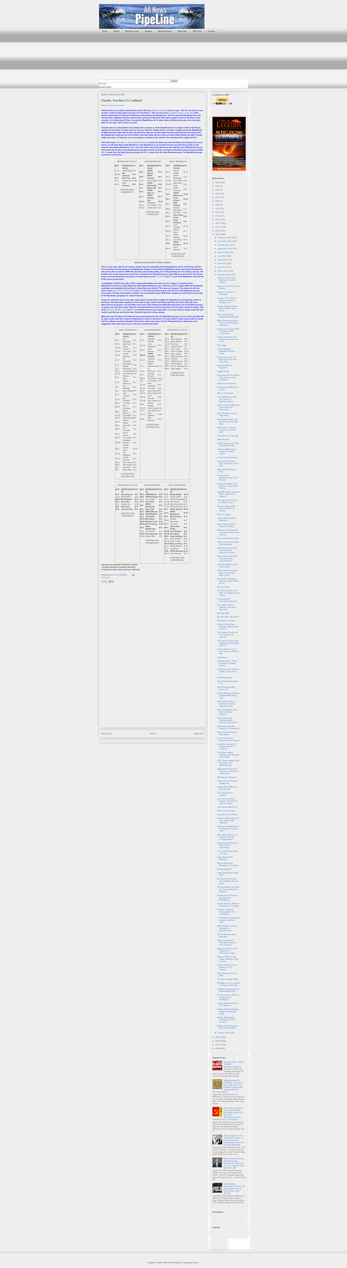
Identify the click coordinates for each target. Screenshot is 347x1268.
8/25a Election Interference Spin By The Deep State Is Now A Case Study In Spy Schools (234, 1188)
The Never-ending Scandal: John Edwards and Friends (228, 754)
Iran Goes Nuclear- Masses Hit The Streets (228, 739)
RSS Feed (197, 31)
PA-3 (171, 277)
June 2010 (222, 260)
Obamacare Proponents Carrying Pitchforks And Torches (228, 532)
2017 (217, 208)
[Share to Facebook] (110, 581)
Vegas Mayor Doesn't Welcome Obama (226, 525)
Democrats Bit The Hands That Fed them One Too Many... (228, 377)
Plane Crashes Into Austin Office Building (228, 543)
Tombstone (222, 657)
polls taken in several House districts (131, 142)
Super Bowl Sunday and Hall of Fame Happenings (227, 845)
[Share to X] (107, 581)
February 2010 (224, 274)
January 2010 (224, 1033)
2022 (217, 194)
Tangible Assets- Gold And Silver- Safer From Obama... (228, 494)
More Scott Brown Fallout (228, 538)
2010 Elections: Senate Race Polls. (227, 414)
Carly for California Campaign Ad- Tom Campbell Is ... (226, 911)
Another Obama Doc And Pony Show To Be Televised (228, 820)
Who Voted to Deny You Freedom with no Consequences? (227, 837)
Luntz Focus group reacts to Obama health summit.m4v (228, 331)
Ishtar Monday (223, 439)
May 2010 (222, 263)
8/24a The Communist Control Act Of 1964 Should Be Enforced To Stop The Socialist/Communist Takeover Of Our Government (227, 1113)
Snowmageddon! (224, 869)
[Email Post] (132, 575)
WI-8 (133, 310)
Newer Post (107, 733)
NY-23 (120, 291)
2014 (217, 219)
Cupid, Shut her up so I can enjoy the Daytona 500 (227, 651)
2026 (217, 182)
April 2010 (222, 267)
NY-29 (131, 291)
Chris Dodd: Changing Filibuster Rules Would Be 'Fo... (227, 581)
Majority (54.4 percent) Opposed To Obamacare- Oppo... (227, 950)
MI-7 (167, 204)
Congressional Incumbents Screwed (227, 600)
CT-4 (157, 277)
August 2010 (223, 252)
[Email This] (102, 581)
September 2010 (225, 249)
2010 (217, 234)
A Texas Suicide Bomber (227, 457)
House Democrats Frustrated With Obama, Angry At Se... (227, 720)
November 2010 (225, 241)
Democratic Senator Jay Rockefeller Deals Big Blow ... (227, 421)
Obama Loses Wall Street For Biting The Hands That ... (228, 828)
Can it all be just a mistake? (224, 794)
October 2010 (224, 245)
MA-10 (103, 152)
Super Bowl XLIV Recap (227, 814)
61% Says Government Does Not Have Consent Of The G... (227, 550)
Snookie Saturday (224, 677)
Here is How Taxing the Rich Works (227, 733)
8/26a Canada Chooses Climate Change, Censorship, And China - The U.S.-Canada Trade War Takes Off (234, 1163)
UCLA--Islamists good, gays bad (226, 935)
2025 (217, 186)
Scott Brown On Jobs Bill (227, 436)
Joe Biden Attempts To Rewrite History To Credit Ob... (226, 746)
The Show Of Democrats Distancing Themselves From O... (228, 643)
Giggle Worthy (223, 371)
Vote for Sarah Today (226, 811)
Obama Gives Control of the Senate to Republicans (227, 897)
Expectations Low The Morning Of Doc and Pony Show (227, 359)
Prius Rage (222, 345)
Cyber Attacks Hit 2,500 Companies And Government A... (227, 558)
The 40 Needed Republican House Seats (226, 351)
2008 (217, 1041)
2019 (217, 201)
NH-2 (141, 197)
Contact (211, 31)
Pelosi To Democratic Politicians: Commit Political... (226, 280)
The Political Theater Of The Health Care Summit (227, 634)
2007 (217, 1045)
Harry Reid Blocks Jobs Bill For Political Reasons (227, 712)
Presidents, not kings (226, 620)
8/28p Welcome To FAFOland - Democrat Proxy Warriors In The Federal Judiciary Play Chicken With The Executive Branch (227, 1086)
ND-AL (146, 152)
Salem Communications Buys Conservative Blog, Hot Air (227, 572)
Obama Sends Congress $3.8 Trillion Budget (227, 1027)
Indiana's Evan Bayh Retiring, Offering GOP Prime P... (228, 626)
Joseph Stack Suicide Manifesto (226, 519)
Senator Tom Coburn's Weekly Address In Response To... (226, 300)
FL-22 (114, 310)
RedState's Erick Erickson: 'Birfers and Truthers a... (228, 671)
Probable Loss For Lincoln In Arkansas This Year (228, 984)
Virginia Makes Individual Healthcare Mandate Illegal (227, 1011)
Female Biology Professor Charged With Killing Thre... (228, 695)
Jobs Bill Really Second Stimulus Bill (227, 565)
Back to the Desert (225, 393)
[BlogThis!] (105, 581)
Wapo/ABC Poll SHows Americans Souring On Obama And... (228, 771)
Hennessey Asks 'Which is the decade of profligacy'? (228, 997)
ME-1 (120, 310)
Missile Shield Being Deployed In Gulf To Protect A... (226, 1019)
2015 (217, 216)
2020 (217, 197)
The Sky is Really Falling (227, 979)
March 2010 (223, 271)
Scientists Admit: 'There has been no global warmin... (227, 663)
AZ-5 (109, 310)
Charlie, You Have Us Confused (226, 293)
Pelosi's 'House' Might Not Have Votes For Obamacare (228, 407)
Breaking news (132, 31)
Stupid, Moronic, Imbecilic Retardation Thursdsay (228, 904)
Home (104, 31)
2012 (217, 227)
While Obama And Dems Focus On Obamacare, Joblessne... (228, 322)
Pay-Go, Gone (223, 587)
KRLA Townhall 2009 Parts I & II (226, 688)
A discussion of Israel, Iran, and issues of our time (227, 463)
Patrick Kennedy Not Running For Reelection (228, 727)
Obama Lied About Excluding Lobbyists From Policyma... (226, 942)
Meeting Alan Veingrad (226, 777)
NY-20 (162, 277)
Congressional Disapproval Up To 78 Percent (227, 477)
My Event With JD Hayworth (224, 366)
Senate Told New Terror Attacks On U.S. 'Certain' (227, 967)
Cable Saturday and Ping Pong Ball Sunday (228, 444)
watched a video (157, 110)
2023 (217, 190)
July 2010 (222, 256)
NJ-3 (115, 291)
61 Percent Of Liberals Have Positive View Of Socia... (227, 881)
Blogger (196, 1263)
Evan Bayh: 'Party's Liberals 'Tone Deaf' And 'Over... (226, 607)
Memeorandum (165, 31)
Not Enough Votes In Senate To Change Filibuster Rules (226, 703)
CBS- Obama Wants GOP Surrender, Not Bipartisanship (228, 763)
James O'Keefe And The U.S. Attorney (227, 1004)
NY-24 (126, 291)
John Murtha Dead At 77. (228, 807)
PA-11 (140, 291)
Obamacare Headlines (226, 383)
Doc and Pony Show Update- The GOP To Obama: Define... (227, 801)
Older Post (199, 733)
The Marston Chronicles (115, 105)
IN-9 (141, 188)
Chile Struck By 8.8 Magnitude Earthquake (228, 315)
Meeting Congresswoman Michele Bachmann (228, 990)
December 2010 (225, 237)
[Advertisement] (173, 57)
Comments (105, 578)
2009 (217, 1037)
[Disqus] (152, 621)
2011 (217, 231)
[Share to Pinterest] (112, 581)
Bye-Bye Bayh (223, 613)
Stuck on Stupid (224, 514)
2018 (217, 205)
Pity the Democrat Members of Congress (227, 864)
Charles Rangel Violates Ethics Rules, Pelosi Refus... (227, 308)
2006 (217, 1048)
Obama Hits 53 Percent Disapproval (227, 782)
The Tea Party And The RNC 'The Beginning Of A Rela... (228, 593)
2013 (217, 223)
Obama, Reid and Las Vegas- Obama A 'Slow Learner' (228, 959)
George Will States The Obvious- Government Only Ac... (227, 486)
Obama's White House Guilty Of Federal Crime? (226, 451)
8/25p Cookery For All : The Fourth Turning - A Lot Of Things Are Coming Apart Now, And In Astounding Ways (234, 1140)
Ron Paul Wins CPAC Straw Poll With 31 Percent (226, 508)
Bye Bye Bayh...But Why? (228, 617)
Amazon (148, 31)
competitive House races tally (180, 113)
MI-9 (125, 310)
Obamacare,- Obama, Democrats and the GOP (226, 429)
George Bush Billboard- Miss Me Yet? (227, 788)
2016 (217, 212)
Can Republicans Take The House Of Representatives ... (226, 399)
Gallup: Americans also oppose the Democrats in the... (228, 339)
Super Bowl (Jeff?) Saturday (225, 858)
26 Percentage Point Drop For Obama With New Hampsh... (228, 889)
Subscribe (182, 31)
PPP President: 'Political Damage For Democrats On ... (227, 928)
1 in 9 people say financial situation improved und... (228, 920)
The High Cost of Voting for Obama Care (227, 501)
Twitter (116, 31)
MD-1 (168, 199)
